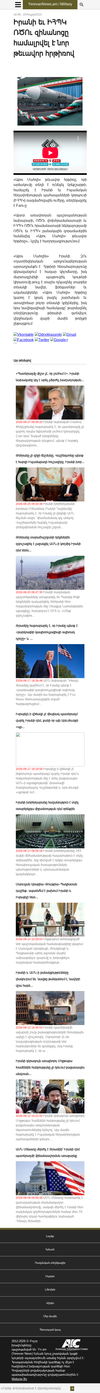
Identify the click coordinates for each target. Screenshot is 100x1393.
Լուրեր (50, 1236)
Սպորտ (50, 1276)
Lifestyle (50, 1289)
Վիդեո (50, 1303)
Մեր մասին (50, 1316)
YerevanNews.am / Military (50, 4)
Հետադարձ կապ (50, 1329)
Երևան (50, 1249)
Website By (19, 1379)
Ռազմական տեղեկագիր (50, 1262)
